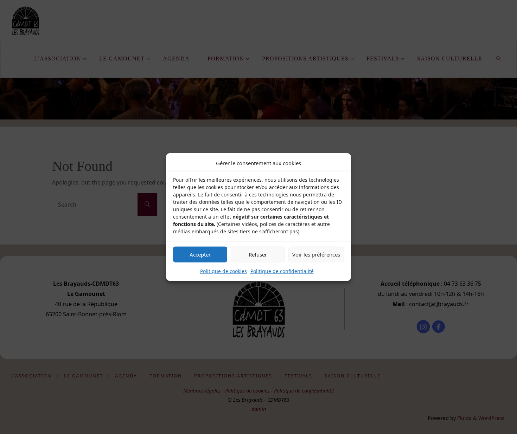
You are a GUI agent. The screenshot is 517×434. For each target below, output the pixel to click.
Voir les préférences (316, 254)
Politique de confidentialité (282, 270)
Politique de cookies (223, 270)
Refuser (258, 254)
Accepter (200, 254)
